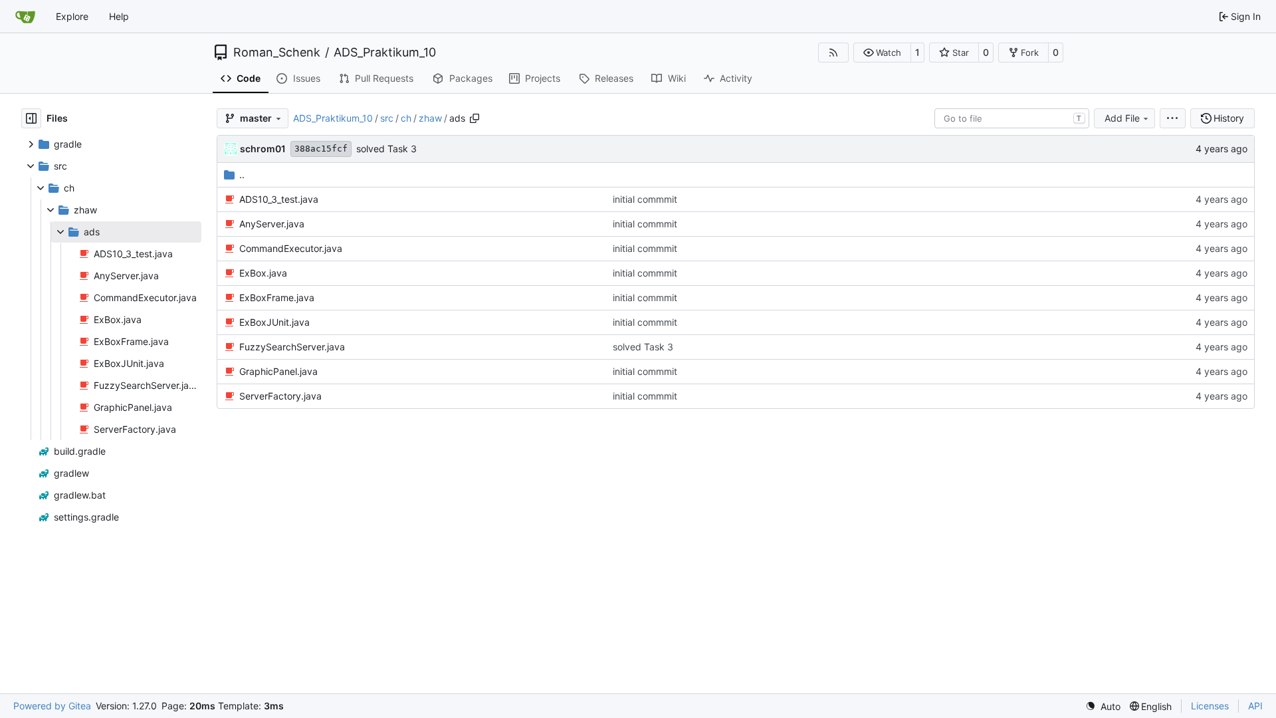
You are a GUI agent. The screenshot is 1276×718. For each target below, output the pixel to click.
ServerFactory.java (280, 396)
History (1229, 118)
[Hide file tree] (31, 118)
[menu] (1173, 118)
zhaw (430, 118)
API (1255, 705)
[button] (882, 52)
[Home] (25, 17)
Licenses (1210, 705)
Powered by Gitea (52, 705)
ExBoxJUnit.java (274, 322)
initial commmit (645, 199)
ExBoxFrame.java (276, 297)
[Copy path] (474, 118)
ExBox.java (263, 273)
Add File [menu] (1122, 118)
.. (242, 174)
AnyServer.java (271, 223)
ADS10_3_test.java (278, 199)
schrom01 (263, 148)
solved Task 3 (386, 148)
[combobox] (1011, 118)
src (386, 118)
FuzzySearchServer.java (292, 346)
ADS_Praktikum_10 (385, 52)
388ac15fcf (321, 149)
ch (406, 118)
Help (119, 16)
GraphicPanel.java (278, 371)
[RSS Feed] (833, 52)
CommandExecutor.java (290, 248)
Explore (72, 16)
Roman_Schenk (276, 52)
